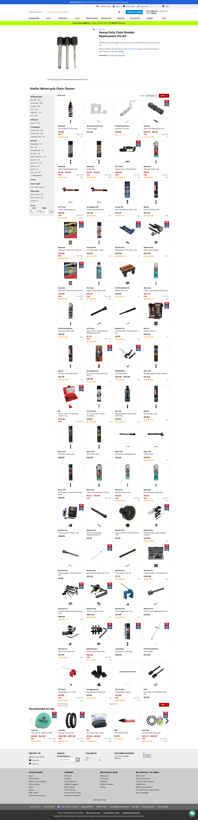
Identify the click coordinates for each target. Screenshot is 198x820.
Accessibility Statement (119, 807)
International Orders (37, 795)
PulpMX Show (141, 784)
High (42, 209)
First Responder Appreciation (148, 790)
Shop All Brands (148, 807)
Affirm (31, 787)
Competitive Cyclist (111, 813)
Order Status (34, 778)
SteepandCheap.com (131, 813)
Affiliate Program (71, 784)
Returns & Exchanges (37, 781)
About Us (68, 776)
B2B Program (69, 787)
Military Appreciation (144, 787)
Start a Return (34, 784)
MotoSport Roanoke (72, 795)
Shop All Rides (162, 807)
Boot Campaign (142, 792)
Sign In (31, 776)
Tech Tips (104, 778)
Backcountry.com (93, 813)
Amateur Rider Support (145, 781)
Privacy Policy (49, 807)
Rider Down (140, 776)
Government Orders (72, 792)
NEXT (163, 96)
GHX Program (69, 790)
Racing (103, 787)
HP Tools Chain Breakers (116, 55)
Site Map (135, 807)
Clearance (34, 201)
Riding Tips (104, 776)
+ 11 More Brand (36, 176)
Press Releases (70, 781)
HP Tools (102, 29)
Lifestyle (103, 781)
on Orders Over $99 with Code (99, 23)
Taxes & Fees (101, 807)
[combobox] (151, 96)
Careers (67, 778)
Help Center (34, 792)
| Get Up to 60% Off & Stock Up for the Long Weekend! (99, 2)
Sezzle (31, 790)
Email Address (63, 756)
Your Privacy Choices (69, 807)
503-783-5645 (129, 49)
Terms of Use (35, 807)
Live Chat (156, 6)
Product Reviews (107, 784)
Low (33, 209)
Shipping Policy (87, 807)
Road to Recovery (143, 778)
